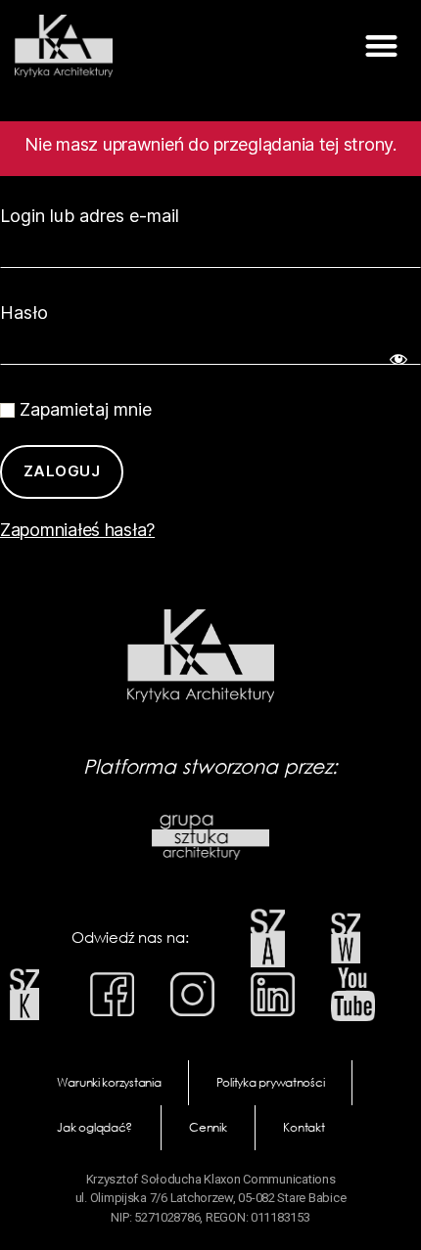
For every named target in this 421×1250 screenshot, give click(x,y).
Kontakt (303, 1127)
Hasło (24, 312)
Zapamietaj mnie (83, 409)
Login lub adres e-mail (89, 215)
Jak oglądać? (94, 1127)
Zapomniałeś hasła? (77, 529)
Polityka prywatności (270, 1082)
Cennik (207, 1127)
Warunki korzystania (109, 1082)
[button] (380, 46)
